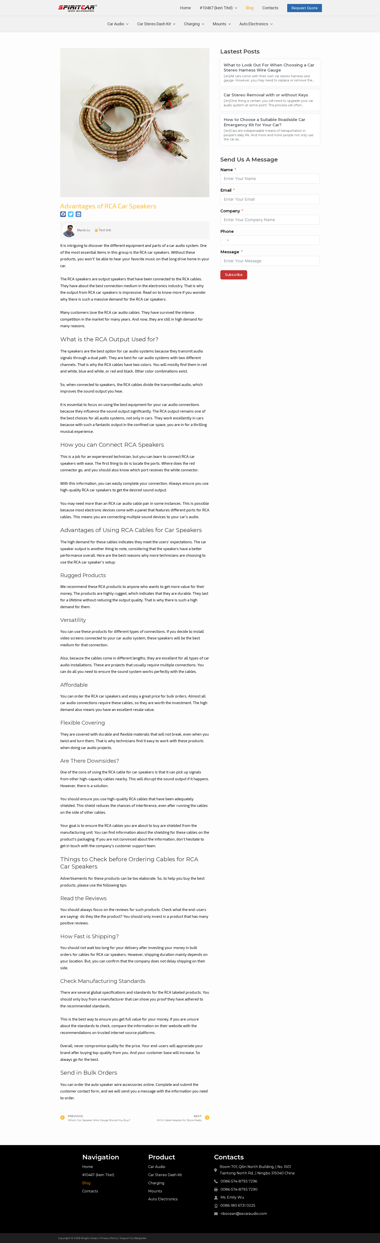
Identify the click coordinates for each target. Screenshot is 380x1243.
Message (229, 252)
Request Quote (305, 8)
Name (226, 169)
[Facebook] (63, 214)
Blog (250, 8)
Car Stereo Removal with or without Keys (266, 95)
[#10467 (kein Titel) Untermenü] (236, 8)
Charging (192, 24)
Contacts (270, 8)
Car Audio (115, 24)
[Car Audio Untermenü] (127, 24)
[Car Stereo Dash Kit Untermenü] (174, 24)
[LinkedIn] (78, 214)
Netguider (140, 1237)
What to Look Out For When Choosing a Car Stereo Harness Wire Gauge (269, 68)
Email (226, 190)
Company (230, 211)
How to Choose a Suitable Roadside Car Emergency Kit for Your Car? (264, 122)
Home (185, 8)
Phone (227, 231)
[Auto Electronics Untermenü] (271, 24)
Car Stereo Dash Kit (154, 24)
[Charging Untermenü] (203, 24)
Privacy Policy (109, 1237)
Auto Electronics (253, 24)
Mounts (219, 24)
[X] (70, 214)
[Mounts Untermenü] (229, 24)
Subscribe (234, 275)
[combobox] (225, 240)
